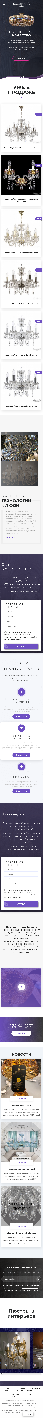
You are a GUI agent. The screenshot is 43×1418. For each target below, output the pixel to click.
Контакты (28, 1394)
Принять (28, 1414)
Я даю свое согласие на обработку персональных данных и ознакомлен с (21, 635)
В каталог (22, 58)
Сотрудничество (35, 1388)
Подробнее (11, 537)
